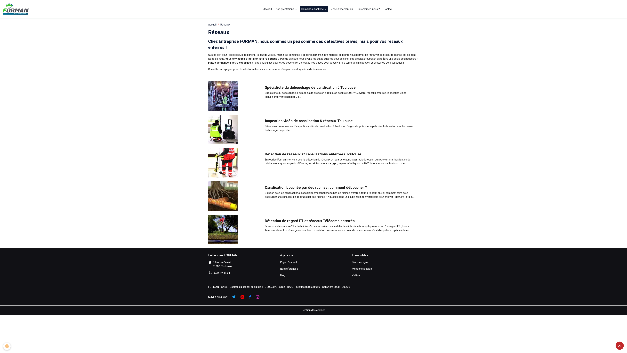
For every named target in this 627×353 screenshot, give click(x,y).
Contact (388, 9)
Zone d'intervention (342, 9)
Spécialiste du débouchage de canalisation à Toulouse (310, 87)
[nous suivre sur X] (234, 297)
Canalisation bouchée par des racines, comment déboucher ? (316, 187)
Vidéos (356, 275)
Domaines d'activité (312, 9)
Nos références (289, 268)
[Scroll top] (620, 346)
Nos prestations (285, 9)
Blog (282, 275)
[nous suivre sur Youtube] (242, 297)
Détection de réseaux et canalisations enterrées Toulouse (313, 154)
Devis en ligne (360, 262)
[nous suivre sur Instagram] (258, 297)
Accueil (267, 9)
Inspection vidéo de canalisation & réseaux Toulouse (309, 121)
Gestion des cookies (313, 310)
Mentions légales (362, 268)
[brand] (16, 9)
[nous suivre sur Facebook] (250, 297)
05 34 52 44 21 (221, 273)
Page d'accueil (288, 262)
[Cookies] (7, 346)
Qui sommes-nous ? (368, 9)
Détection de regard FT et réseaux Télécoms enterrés (310, 221)
